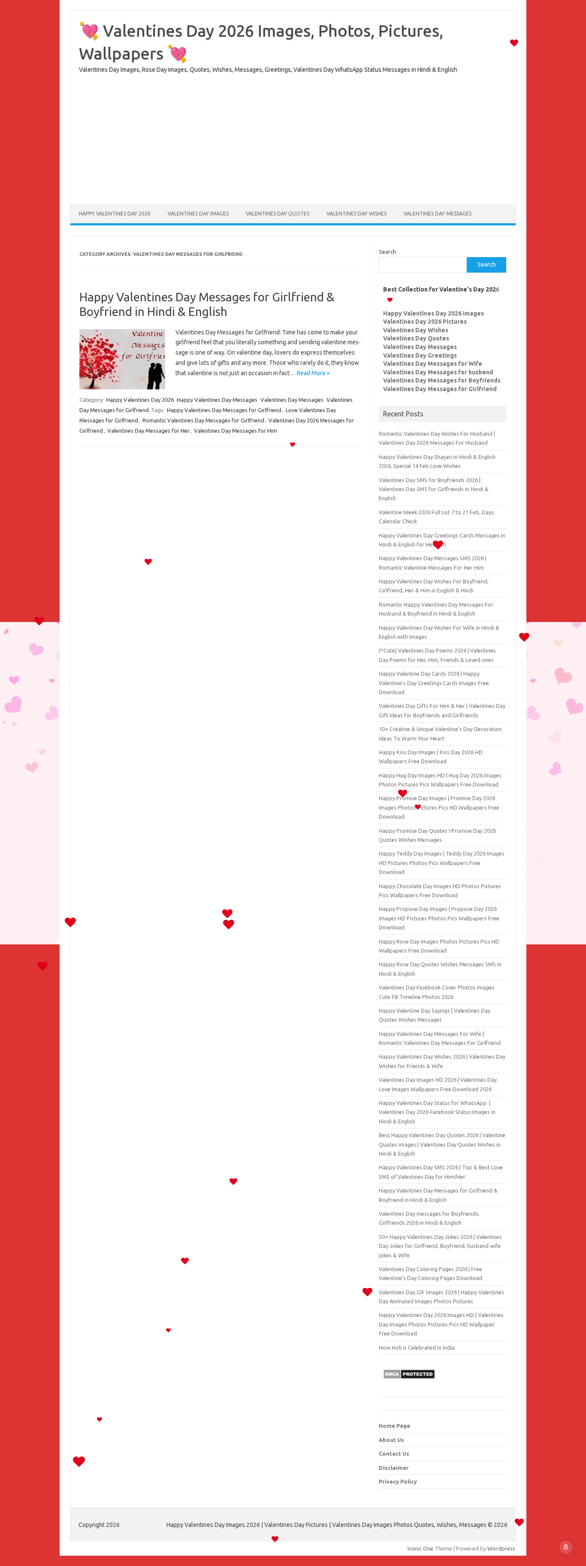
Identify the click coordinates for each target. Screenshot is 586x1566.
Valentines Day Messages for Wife (432, 363)
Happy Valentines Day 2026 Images (433, 313)
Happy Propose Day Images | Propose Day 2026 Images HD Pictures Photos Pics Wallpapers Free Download (439, 918)
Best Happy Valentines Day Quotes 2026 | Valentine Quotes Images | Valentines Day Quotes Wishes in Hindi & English (442, 1144)
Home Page (394, 1426)
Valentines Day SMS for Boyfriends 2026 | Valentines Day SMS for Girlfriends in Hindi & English (434, 489)
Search (387, 252)
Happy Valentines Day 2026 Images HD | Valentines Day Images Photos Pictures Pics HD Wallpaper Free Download (441, 1324)
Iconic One (420, 1548)
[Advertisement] (293, 144)
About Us (391, 1440)
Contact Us (394, 1454)
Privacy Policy (398, 1481)
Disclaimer (394, 1468)
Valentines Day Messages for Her (148, 431)
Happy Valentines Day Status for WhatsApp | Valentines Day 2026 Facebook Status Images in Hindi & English (437, 1112)
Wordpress (501, 1548)
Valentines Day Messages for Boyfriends (442, 380)
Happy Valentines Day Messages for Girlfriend (224, 410)
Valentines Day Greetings (420, 355)
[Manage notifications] (566, 1547)
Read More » (313, 373)
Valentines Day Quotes (277, 213)
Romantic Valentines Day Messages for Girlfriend (203, 420)
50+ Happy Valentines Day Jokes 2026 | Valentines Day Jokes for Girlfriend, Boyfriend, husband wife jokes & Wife (440, 1246)
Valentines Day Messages (437, 213)
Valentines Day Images (198, 213)
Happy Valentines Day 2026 (115, 213)
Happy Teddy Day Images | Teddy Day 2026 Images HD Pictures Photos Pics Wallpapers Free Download (441, 862)
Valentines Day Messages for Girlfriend (440, 388)
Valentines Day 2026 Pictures (425, 321)
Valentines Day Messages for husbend (438, 372)
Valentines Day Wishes (356, 213)
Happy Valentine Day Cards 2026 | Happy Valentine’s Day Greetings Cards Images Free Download (434, 683)
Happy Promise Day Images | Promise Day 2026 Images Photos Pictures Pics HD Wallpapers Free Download (439, 807)
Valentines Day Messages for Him (235, 431)
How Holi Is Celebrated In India (417, 1347)
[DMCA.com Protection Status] (409, 1381)
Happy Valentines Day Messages (217, 400)
